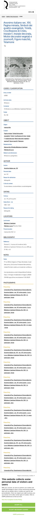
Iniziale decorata (9, 138)
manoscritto (7, 127)
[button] (31, 66)
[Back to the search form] (5, 45)
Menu (30, 12)
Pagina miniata (8, 133)
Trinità (12, 136)
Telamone (20, 141)
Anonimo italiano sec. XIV (11, 168)
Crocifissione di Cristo (20, 136)
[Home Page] (18, 5)
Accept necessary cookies (18, 509)
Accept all (18, 504)
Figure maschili (13, 141)
